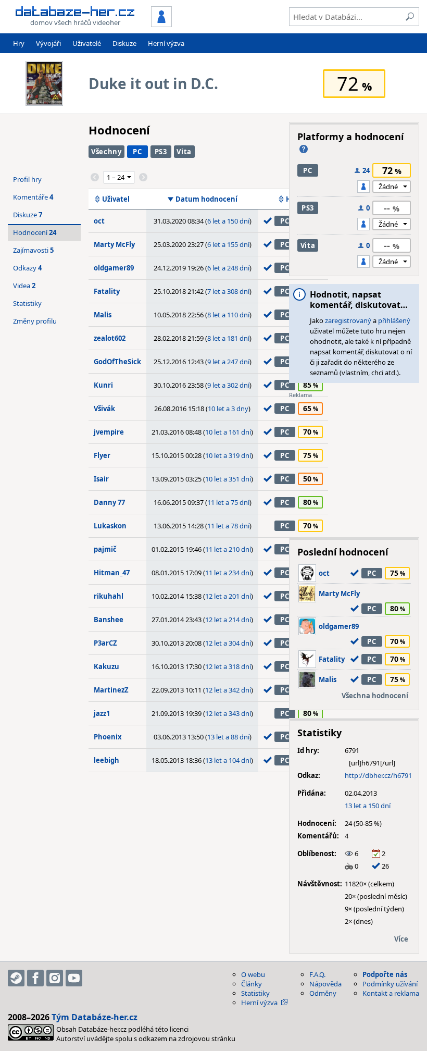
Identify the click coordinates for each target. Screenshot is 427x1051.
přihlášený (394, 320)
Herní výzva (166, 43)
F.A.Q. (317, 974)
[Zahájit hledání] (409, 16)
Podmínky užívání (390, 983)
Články (251, 983)
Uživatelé (86, 43)
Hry (18, 43)
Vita (184, 151)
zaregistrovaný (348, 320)
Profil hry (27, 179)
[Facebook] (35, 978)
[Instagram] (54, 978)
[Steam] (16, 978)
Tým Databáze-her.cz (94, 1017)
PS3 (161, 151)
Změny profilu (35, 321)
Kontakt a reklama (390, 993)
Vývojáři (48, 43)
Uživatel (116, 199)
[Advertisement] (354, 464)
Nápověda (325, 983)
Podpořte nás (384, 974)
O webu (253, 974)
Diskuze (124, 43)
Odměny (322, 993)
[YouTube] (74, 978)
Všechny (106, 151)
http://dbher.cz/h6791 (378, 775)
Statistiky (27, 303)
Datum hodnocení (206, 199)
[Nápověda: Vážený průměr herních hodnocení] (303, 149)
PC (137, 151)
